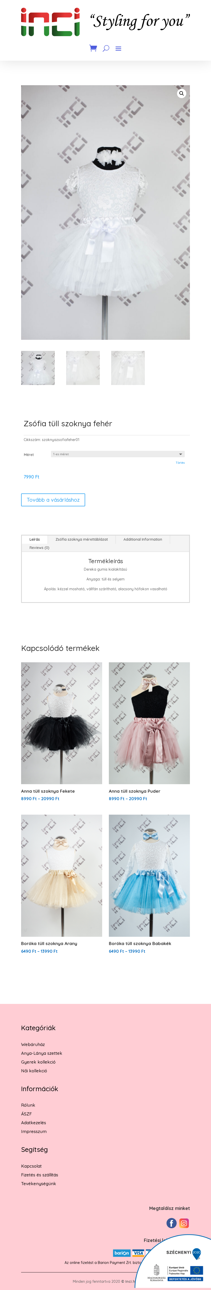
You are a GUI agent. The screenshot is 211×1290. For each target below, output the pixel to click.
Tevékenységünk (38, 1183)
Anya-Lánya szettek (41, 1053)
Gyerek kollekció (38, 1062)
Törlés (180, 463)
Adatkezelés (33, 1122)
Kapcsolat (31, 1166)
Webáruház (33, 1044)
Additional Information (143, 539)
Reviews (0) (39, 547)
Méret (29, 454)
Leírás (35, 539)
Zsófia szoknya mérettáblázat (82, 539)
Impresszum (34, 1131)
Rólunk (28, 1105)
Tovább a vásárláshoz (53, 500)
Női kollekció (34, 1070)
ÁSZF (26, 1113)
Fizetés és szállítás (39, 1174)
